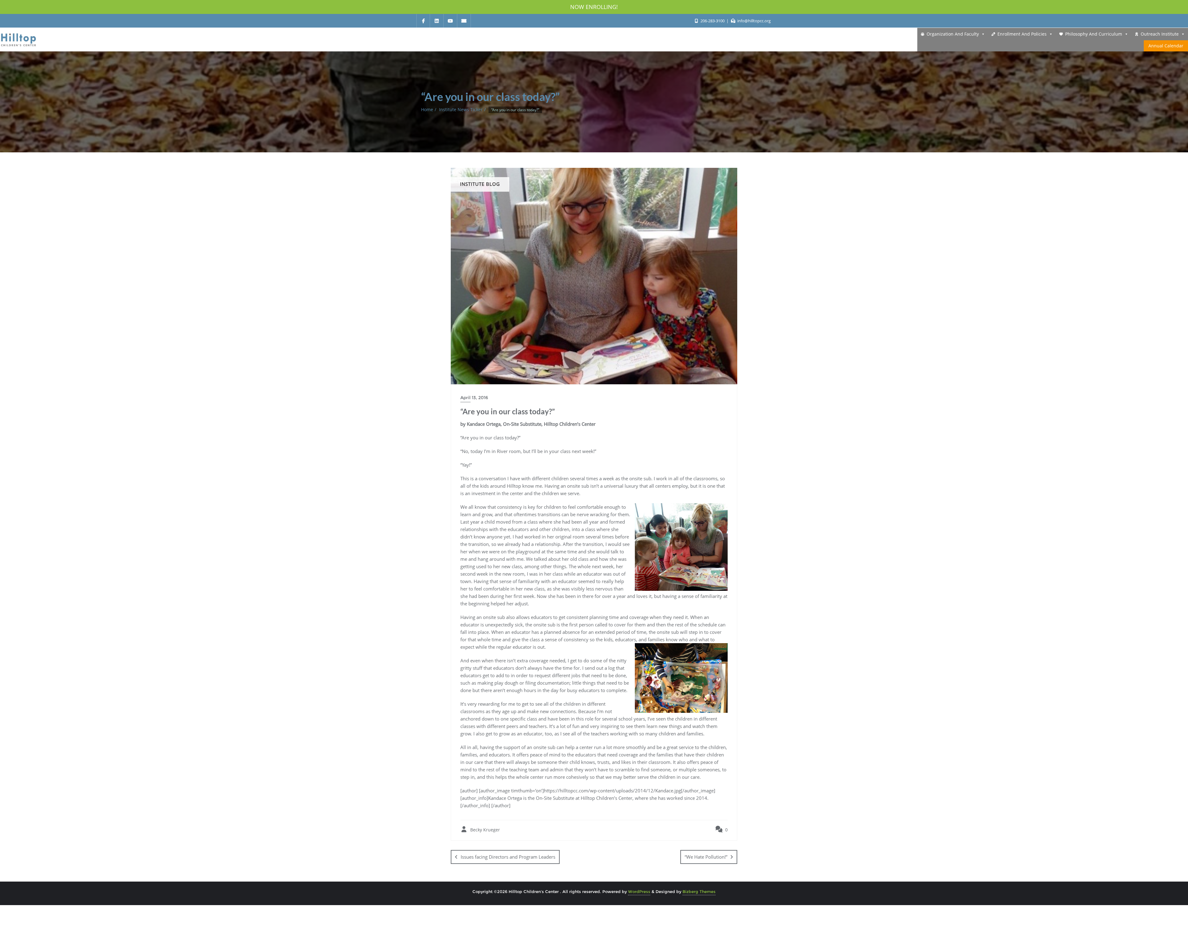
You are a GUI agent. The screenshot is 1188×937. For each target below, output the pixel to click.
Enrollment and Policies (1022, 34)
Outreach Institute (1160, 34)
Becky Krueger (484, 830)
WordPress (639, 891)
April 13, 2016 (474, 397)
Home (427, 109)
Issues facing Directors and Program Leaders (508, 857)
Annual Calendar (1165, 46)
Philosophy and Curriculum (1093, 34)
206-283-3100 (712, 21)
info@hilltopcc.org (753, 21)
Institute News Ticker (461, 109)
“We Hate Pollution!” (706, 857)
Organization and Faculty (953, 34)
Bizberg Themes (699, 891)
